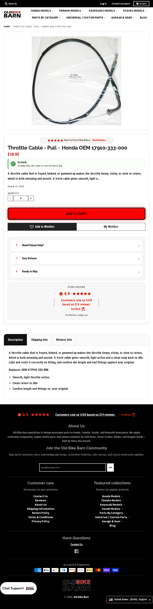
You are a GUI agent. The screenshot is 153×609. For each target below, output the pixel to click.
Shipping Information (40, 508)
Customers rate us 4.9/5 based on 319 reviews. (76, 302)
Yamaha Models (111, 500)
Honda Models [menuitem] (41, 10)
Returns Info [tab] (64, 340)
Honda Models (111, 496)
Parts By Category (111, 513)
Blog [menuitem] (143, 17)
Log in (103, 3)
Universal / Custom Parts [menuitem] (84, 17)
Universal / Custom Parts (111, 517)
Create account (121, 3)
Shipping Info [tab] (39, 340)
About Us (41, 504)
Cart (143, 3)
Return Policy (40, 513)
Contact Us (40, 496)
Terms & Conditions (40, 517)
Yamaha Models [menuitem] (70, 10)
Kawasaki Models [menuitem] (102, 10)
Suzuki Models (111, 508)
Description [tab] (15, 340)
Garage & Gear (111, 521)
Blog (112, 525)
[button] (18, 588)
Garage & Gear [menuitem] (121, 17)
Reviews (40, 500)
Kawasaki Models (111, 504)
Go (110, 467)
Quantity (13, 193)
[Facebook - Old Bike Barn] (76, 551)
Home (7, 26)
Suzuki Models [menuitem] (133, 10)
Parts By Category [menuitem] (45, 17)
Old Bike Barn (81, 597)
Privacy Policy (40, 521)
